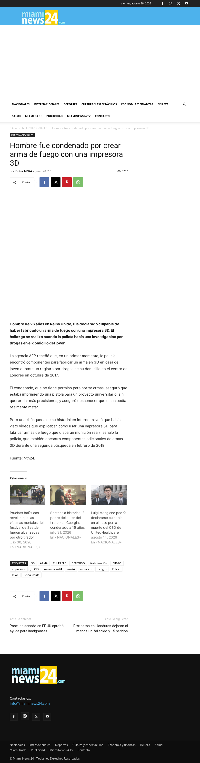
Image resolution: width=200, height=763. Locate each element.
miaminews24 (53, 569)
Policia (116, 569)
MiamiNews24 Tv (78, 116)
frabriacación (98, 563)
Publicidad (54, 116)
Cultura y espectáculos (99, 104)
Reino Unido (32, 575)
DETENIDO (78, 563)
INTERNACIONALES (34, 128)
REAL (15, 575)
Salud (16, 116)
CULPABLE (59, 563)
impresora (18, 569)
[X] (178, 3)
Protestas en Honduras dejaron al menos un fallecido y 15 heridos (100, 628)
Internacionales (46, 104)
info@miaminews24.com (30, 703)
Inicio (13, 128)
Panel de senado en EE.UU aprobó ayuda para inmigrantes (37, 628)
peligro (102, 569)
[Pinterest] (67, 182)
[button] (184, 104)
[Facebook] (162, 3)
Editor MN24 (23, 171)
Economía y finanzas (137, 104)
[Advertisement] (100, 61)
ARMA (44, 563)
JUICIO (35, 569)
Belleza (163, 104)
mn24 (71, 569)
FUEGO (116, 563)
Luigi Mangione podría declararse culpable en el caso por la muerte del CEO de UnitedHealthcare (108, 522)
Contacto (102, 116)
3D (33, 563)
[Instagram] (170, 3)
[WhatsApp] (78, 182)
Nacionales (21, 104)
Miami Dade (33, 116)
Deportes (70, 104)
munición (86, 569)
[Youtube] (186, 3)
